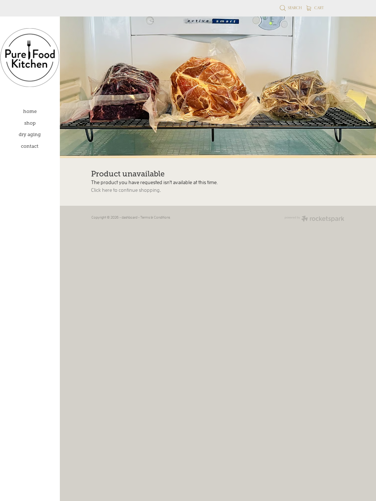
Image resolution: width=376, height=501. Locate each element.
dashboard (129, 217)
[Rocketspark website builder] (314, 219)
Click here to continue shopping (125, 190)
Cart (318, 8)
